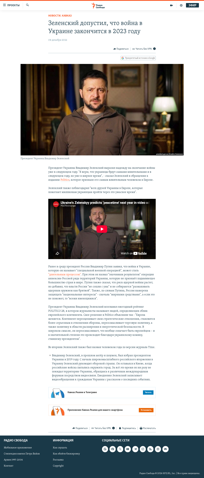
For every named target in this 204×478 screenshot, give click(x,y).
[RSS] (150, 449)
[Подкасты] (158, 449)
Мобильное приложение (18, 448)
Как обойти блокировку (66, 454)
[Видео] (171, 5)
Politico (65, 180)
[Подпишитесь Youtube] (128, 449)
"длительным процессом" (64, 274)
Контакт (8, 466)
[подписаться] (165, 449)
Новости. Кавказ (60, 15)
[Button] (121, 49)
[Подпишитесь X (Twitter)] (120, 449)
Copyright (58, 466)
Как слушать (60, 448)
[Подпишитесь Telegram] (135, 449)
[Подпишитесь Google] (105, 449)
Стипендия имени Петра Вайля (22, 454)
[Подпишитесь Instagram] (143, 449)
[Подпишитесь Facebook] (112, 449)
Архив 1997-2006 (13, 460)
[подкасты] (181, 5)
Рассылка (58, 460)
